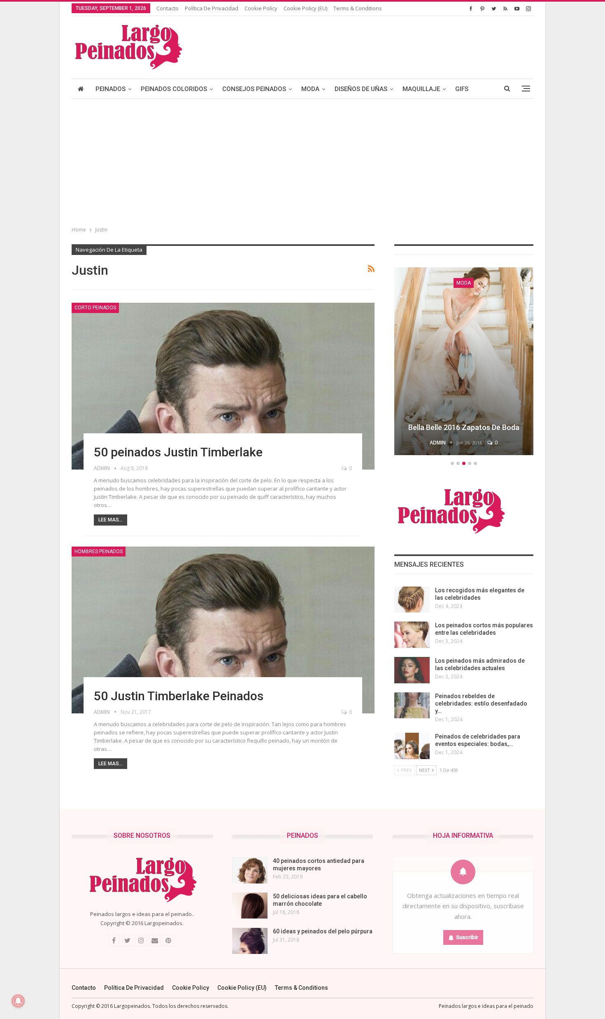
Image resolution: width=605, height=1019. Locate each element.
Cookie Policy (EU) (305, 8)
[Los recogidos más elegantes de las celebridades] (412, 600)
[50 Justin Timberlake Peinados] (223, 630)
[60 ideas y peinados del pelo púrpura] (250, 941)
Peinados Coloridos (174, 89)
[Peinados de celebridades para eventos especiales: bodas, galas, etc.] (412, 746)
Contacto (167, 8)
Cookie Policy (260, 8)
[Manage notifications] (18, 1000)
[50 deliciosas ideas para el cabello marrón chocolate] (250, 906)
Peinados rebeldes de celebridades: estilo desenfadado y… (481, 703)
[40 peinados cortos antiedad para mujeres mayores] (250, 870)
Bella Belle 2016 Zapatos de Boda (463, 427)
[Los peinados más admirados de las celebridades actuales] (412, 670)
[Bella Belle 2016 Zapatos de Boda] (463, 361)
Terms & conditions (357, 8)
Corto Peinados (95, 308)
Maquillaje (421, 89)
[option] (463, 362)
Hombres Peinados (98, 551)
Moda (310, 89)
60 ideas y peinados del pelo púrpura (322, 931)
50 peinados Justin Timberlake (178, 452)
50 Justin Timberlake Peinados (178, 696)
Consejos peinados (254, 89)
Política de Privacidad (211, 8)
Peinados (110, 89)
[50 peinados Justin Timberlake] (223, 386)
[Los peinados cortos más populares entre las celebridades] (412, 635)
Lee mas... (110, 520)
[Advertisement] (302, 160)
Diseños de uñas (361, 89)
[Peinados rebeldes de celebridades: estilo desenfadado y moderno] (412, 705)
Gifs (461, 89)
